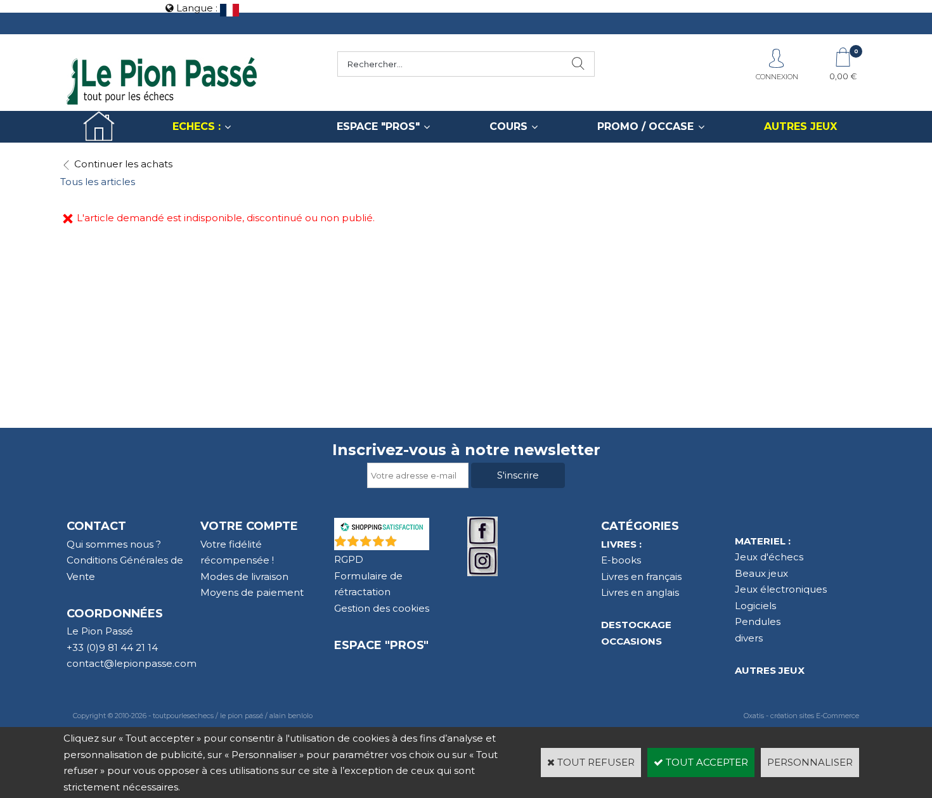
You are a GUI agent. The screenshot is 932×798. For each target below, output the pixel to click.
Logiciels (755, 606)
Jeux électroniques (781, 589)
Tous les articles (97, 182)
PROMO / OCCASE (645, 126)
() (414, 543)
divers (749, 638)
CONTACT (96, 526)
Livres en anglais (640, 592)
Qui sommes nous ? (114, 544)
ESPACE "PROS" (378, 126)
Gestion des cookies (381, 608)
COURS (508, 126)
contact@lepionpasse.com (132, 663)
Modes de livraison (244, 576)
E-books (621, 560)
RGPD (348, 559)
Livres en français (641, 576)
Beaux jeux (761, 573)
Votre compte (249, 526)
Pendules (757, 621)
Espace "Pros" (381, 645)
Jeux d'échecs (769, 557)
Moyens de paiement (252, 592)
